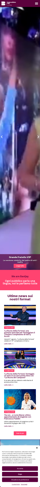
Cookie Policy (16, 484)
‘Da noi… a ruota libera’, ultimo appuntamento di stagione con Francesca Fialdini (17, 417)
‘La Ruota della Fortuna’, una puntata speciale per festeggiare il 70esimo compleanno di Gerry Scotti (19, 333)
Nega (20, 474)
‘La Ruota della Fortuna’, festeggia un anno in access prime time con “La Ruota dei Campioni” (19, 376)
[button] (37, 448)
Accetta (20, 469)
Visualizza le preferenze (20, 480)
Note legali (24, 484)
